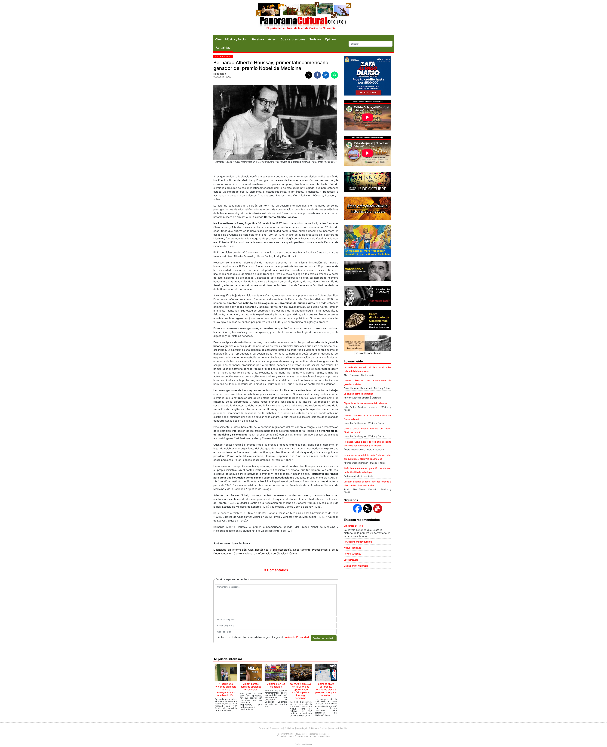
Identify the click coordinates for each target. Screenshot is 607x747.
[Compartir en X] (308, 75)
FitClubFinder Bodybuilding (358, 541)
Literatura (257, 39)
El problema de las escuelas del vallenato (365, 403)
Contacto (263, 728)
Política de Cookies (318, 728)
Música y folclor (236, 39)
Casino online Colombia (356, 565)
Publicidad (289, 728)
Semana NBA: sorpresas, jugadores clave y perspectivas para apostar (325, 689)
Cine (218, 39)
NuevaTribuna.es (352, 547)
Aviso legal (301, 728)
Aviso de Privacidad (297, 637)
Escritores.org (351, 559)
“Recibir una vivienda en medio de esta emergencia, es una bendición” (225, 689)
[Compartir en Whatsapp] (334, 75)
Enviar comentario (323, 638)
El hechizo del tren (353, 525)
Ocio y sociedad (223, 56)
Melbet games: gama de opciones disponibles (250, 686)
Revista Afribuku (352, 553)
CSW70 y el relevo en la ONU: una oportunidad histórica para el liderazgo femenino (301, 691)
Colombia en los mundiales (276, 685)
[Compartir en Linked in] (325, 75)
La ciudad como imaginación (358, 393)
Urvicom (308, 744)
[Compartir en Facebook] (317, 75)
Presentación (276, 728)
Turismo (315, 39)
